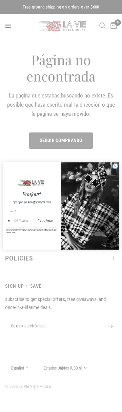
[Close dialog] (115, 166)
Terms (14, 232)
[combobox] (9, 220)
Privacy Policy (9, 232)
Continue (45, 220)
